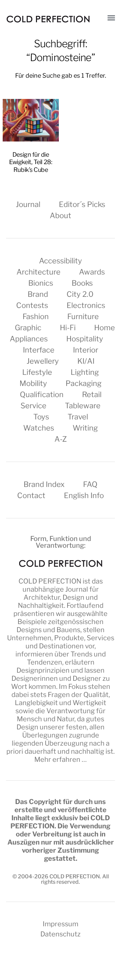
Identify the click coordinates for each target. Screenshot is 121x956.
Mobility (33, 383)
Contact (31, 495)
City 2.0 (80, 294)
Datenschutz (60, 934)
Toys (41, 416)
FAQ (90, 484)
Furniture (83, 316)
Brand (38, 294)
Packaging (84, 383)
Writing (85, 427)
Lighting (85, 372)
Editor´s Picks (82, 204)
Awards (92, 271)
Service (33, 405)
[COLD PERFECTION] (48, 19)
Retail (92, 394)
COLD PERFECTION (49, 581)
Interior (85, 349)
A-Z (60, 439)
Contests (32, 305)
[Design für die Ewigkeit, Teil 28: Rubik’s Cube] (31, 120)
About (60, 215)
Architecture (38, 271)
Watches (38, 427)
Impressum (60, 924)
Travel (78, 416)
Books (82, 283)
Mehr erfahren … (60, 759)
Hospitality (84, 338)
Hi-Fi (68, 327)
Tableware (82, 405)
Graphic (28, 327)
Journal (28, 204)
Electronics (86, 305)
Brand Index (44, 484)
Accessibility (60, 260)
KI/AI (85, 361)
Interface (38, 349)
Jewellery (43, 361)
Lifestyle (37, 372)
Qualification (42, 394)
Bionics (40, 283)
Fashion (36, 316)
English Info (84, 495)
